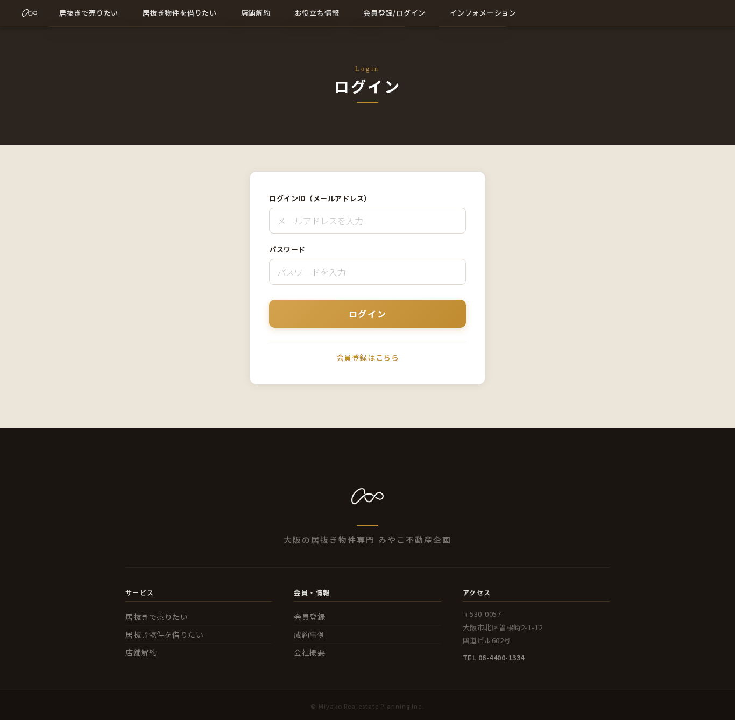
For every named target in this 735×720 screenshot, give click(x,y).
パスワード (287, 249)
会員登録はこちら (367, 357)
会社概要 (309, 652)
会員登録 (309, 616)
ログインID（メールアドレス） (320, 198)
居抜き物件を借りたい (164, 634)
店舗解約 (141, 652)
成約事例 (309, 634)
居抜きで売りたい (156, 616)
